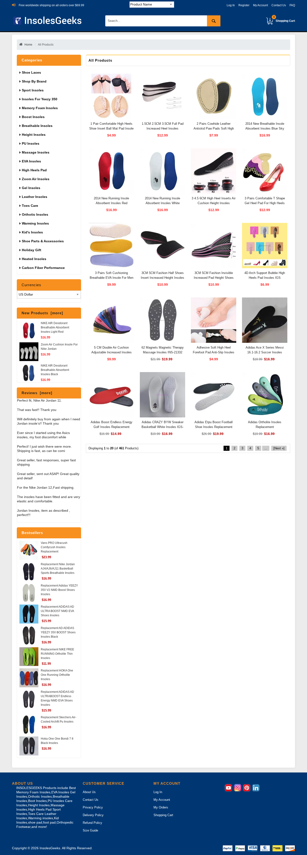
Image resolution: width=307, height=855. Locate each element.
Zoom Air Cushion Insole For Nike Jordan (59, 346)
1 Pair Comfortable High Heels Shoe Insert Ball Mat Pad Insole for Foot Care (111, 128)
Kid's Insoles (32, 232)
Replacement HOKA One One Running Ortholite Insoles (57, 675)
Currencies (31, 285)
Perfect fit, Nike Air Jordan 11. (39, 400)
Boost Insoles (33, 117)
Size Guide (90, 830)
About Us (89, 792)
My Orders (161, 807)
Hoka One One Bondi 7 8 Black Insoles (57, 741)
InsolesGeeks (50, 848)
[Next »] (278, 448)
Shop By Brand (34, 81)
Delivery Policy (93, 815)
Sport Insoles (33, 90)
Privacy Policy (93, 807)
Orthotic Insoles (35, 214)
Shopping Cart (284, 19)
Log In (231, 5)
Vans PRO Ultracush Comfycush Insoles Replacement (54, 547)
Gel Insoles (31, 188)
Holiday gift (31, 250)
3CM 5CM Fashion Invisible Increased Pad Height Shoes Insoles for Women (214, 277)
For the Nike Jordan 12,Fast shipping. (45, 487)
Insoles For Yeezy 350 (39, 99)
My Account (260, 5)
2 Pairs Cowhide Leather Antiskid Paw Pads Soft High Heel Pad (214, 128)
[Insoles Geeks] (48, 20)
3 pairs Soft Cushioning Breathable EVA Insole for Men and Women (111, 277)
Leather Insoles (34, 197)
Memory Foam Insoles (40, 108)
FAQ (292, 5)
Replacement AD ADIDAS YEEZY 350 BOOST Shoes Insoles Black (58, 632)
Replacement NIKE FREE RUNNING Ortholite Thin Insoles (57, 654)
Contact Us (279, 5)
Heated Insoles (34, 259)
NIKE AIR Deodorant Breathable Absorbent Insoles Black (55, 370)
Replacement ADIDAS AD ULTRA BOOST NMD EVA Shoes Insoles (57, 611)
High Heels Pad (34, 170)
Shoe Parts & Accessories (43, 241)
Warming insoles (35, 223)
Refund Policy (92, 823)
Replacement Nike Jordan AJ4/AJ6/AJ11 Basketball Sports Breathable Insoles (58, 569)
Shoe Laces (32, 72)
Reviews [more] (37, 393)
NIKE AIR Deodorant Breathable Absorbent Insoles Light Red (55, 327)
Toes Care (30, 206)
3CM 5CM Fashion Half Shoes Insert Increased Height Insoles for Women (162, 277)
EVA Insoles (31, 161)
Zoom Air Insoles (35, 179)
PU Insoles (30, 143)
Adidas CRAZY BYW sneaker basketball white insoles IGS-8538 (162, 426)
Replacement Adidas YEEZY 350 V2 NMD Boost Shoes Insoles (59, 590)
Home (28, 44)
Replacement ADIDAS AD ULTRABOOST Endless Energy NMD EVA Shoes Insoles (57, 698)
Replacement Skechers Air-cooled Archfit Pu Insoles (58, 719)
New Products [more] (42, 313)
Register (243, 5)
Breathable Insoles (37, 126)
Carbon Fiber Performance (43, 268)
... (265, 448)
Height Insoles (34, 135)
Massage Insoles (35, 152)
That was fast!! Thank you (36, 410)
